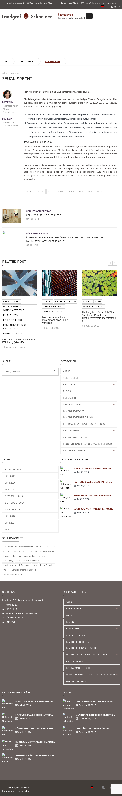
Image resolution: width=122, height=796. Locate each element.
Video (99, 191)
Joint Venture (30, 556)
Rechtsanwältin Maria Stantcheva (10, 108)
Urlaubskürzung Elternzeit (43, 215)
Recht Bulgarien (47, 565)
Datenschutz (24, 791)
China (6, 551)
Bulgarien (69, 398)
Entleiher (17, 556)
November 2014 (14, 496)
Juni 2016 (10, 482)
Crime (60, 191)
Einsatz (6, 556)
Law (81, 191)
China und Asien (11, 301)
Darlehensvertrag (47, 551)
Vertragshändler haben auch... (35, 755)
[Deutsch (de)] (102, 6)
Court (50, 191)
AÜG (46, 547)
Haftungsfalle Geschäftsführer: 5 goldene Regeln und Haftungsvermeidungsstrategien (99, 316)
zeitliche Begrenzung (12, 574)
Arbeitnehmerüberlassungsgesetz (18, 547)
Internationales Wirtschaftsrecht (13, 308)
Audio (28, 191)
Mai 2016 (10, 489)
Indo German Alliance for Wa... (95, 701)
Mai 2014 (10, 529)
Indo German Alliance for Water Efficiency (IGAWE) (19, 341)
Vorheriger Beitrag (38, 211)
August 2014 (12, 509)
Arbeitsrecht (26, 61)
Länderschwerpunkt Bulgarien (16, 565)
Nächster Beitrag (37, 233)
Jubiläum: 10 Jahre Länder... (93, 728)
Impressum (8, 791)
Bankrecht (61, 301)
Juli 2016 (10, 476)
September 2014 (14, 502)
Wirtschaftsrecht (11, 125)
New (90, 191)
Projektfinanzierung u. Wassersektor (16, 327)
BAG (54, 547)
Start (5, 61)
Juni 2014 (10, 522)
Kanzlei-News (10, 315)
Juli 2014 (10, 516)
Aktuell (47, 301)
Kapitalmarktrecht (13, 320)
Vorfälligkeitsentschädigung (24, 570)
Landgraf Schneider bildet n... (95, 715)
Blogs (72, 301)
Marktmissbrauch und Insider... (93, 468)
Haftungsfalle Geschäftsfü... (93, 482)
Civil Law (40, 191)
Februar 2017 (13, 469)
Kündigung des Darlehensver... (93, 495)
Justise (71, 191)
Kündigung (8, 561)
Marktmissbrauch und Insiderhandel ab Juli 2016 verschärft (57, 320)
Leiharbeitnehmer (31, 561)
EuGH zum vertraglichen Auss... (94, 509)
